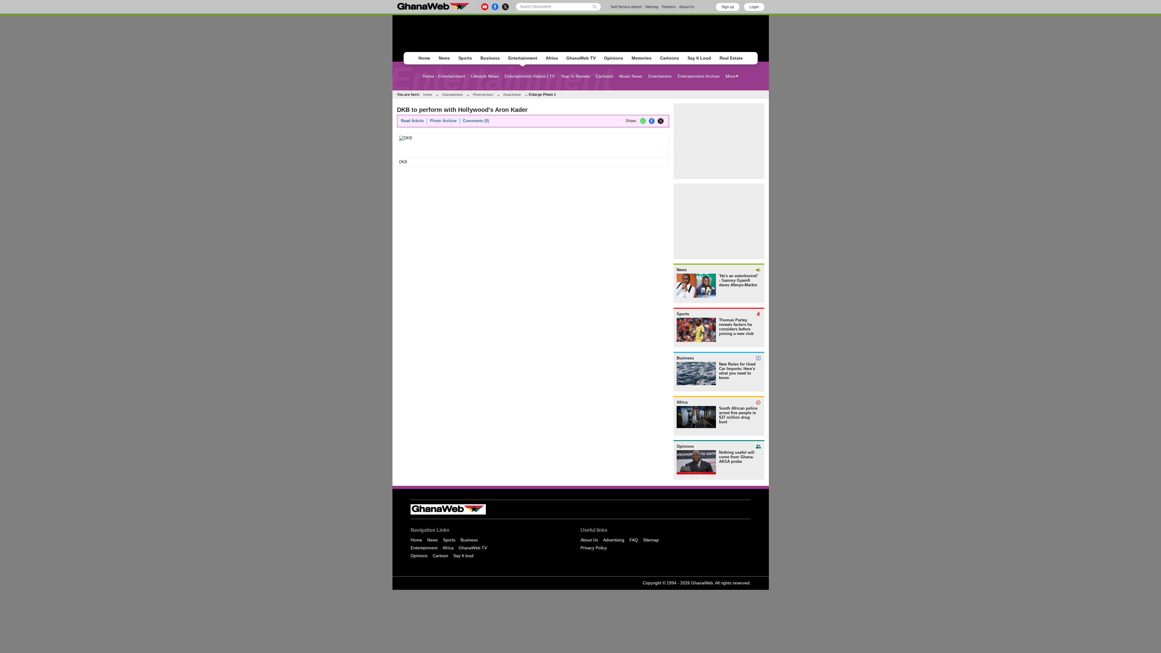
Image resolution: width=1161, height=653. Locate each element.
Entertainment (522, 58)
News (444, 58)
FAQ (633, 540)
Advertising (613, 540)
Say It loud (463, 555)
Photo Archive (483, 94)
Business (490, 58)
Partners (669, 7)
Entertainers (660, 76)
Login (754, 7)
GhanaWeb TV (581, 58)
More (731, 76)
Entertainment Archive (699, 76)
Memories (642, 58)
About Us (686, 7)
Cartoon (440, 555)
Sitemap (652, 7)
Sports (465, 58)
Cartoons (669, 58)
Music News (630, 76)
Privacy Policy (593, 547)
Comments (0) (476, 121)
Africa (552, 58)
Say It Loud (699, 58)
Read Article (512, 94)
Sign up (727, 7)
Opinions (613, 58)
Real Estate (731, 58)
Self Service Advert (626, 7)
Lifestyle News (485, 76)
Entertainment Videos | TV (530, 76)
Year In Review (575, 76)
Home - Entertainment (444, 76)
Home (424, 58)
